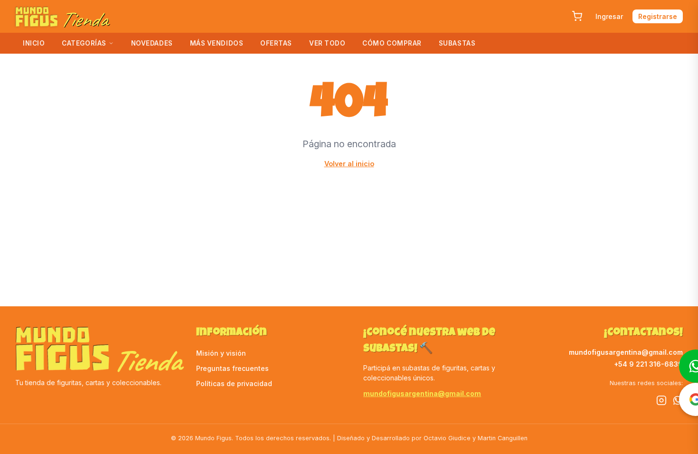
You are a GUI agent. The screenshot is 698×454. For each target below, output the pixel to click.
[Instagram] (661, 401)
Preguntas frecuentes (232, 368)
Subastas (457, 43)
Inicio (34, 43)
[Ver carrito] (577, 16)
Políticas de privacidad (234, 383)
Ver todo (327, 43)
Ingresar (609, 16)
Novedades (152, 43)
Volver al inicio (349, 164)
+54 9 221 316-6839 (648, 364)
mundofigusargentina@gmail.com (422, 393)
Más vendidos (217, 43)
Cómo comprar (392, 43)
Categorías (84, 43)
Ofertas (276, 43)
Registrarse (657, 16)
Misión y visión (221, 353)
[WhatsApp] (677, 401)
